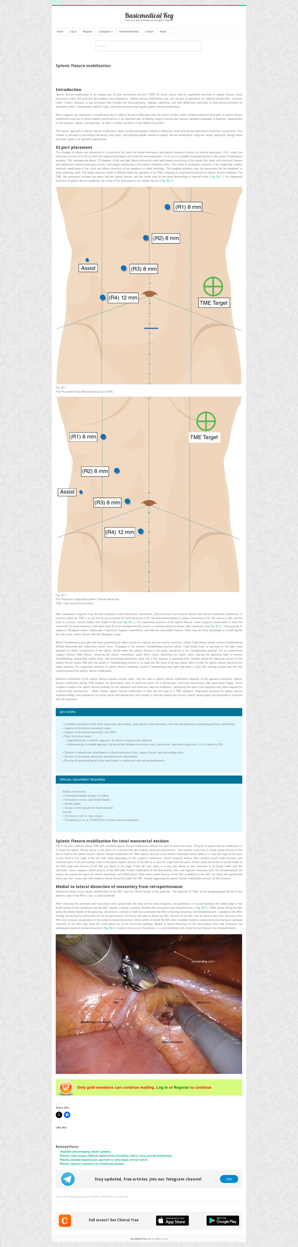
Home (60, 31)
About (163, 31)
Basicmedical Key (149, 15)
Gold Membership (129, 31)
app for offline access (149, 1239)
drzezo (83, 1197)
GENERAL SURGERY (101, 1197)
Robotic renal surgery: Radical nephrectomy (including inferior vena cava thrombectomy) (116, 1155)
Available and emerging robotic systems (85, 1151)
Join (229, 1179)
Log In (73, 31)
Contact (149, 31)
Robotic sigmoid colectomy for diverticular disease (92, 1163)
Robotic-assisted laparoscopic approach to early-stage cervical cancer (104, 1159)
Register (87, 31)
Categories (106, 31)
